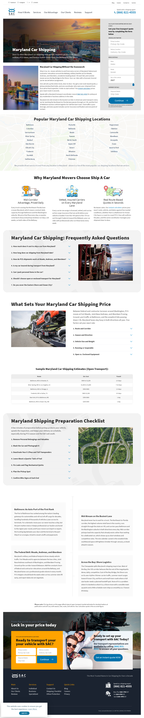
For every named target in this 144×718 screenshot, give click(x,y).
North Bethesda (72, 155)
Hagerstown (114, 125)
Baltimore (30, 125)
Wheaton (72, 151)
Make (112, 61)
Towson (72, 136)
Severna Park (114, 148)
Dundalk (30, 155)
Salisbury (114, 151)
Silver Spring (29, 136)
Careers (119, 3)
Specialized (33, 694)
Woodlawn (114, 136)
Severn (71, 148)
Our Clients (66, 12)
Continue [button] (119, 100)
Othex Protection (53, 694)
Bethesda (71, 129)
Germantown (30, 132)
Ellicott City (30, 148)
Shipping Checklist (53, 691)
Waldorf (30, 140)
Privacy (67, 694)
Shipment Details (115, 91)
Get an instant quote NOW (108, 657)
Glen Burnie (30, 144)
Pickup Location (115, 41)
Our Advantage (51, 12)
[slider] (133, 85)
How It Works (24, 12)
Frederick (29, 151)
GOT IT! (24, 713)
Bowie (72, 132)
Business (32, 691)
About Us (15, 688)
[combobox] (121, 94)
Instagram (22, 2)
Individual (33, 688)
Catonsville (114, 132)
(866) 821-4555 (126, 12)
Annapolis (114, 140)
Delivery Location (115, 49)
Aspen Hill (71, 144)
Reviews (78, 12)
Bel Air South (72, 140)
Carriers (134, 3)
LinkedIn (35, 2)
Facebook (13, 2)
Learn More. (32, 709)
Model (112, 69)
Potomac (72, 159)
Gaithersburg (30, 159)
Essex (114, 144)
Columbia (29, 129)
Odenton (114, 129)
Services (37, 12)
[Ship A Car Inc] (11, 12)
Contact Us (126, 3)
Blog (113, 3)
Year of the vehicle (116, 77)
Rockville (72, 125)
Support (88, 12)
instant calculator (84, 88)
